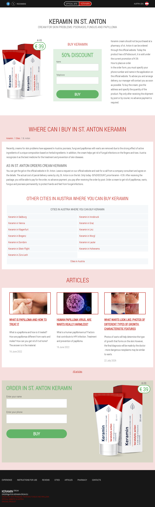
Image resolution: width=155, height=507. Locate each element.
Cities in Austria (77, 261)
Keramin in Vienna (16, 223)
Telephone (60, 75)
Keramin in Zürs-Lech (18, 254)
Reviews (45, 479)
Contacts (96, 479)
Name (58, 62)
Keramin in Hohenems (89, 248)
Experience (7, 479)
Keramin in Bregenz (17, 235)
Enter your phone (14, 412)
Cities (57, 479)
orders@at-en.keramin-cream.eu (15, 494)
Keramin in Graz (86, 223)
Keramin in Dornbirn (17, 242)
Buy (77, 94)
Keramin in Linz (86, 229)
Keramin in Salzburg (17, 216)
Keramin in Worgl (87, 235)
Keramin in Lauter (87, 242)
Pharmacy (82, 479)
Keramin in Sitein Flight (19, 248)
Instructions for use (27, 479)
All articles (77, 371)
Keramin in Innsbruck (89, 216)
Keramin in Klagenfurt (18, 229)
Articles (69, 479)
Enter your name (14, 396)
